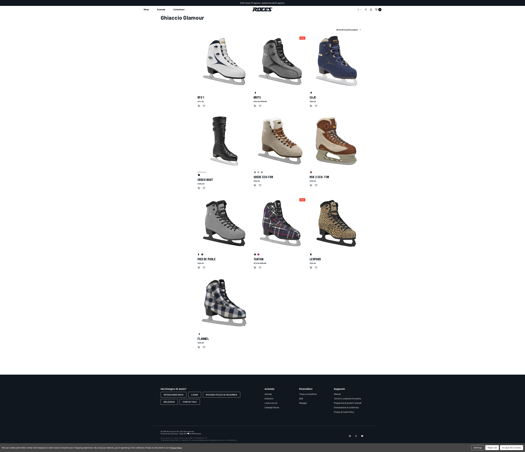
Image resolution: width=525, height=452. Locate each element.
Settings (477, 447)
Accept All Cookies (511, 447)
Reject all (492, 447)
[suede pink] (258, 172)
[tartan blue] (255, 254)
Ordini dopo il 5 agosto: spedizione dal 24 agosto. (262, 3)
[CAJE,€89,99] (336, 61)
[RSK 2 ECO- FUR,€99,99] (336, 141)
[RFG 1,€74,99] (224, 61)
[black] (199, 175)
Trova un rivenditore (308, 394)
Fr (360, 19)
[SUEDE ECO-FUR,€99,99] (280, 141)
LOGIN (194, 394)
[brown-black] (311, 254)
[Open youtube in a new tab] (362, 436)
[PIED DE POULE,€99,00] (224, 223)
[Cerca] (365, 9)
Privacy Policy (176, 447)
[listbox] (349, 30)
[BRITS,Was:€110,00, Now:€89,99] (280, 61)
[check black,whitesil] (255, 92)
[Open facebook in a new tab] (356, 436)
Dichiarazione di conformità (346, 407)
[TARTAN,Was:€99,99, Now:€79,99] (280, 223)
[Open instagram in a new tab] (350, 436)
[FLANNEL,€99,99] (224, 302)
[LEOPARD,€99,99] (336, 223)
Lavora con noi (271, 403)
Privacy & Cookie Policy (344, 412)
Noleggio (169, 401)
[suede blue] (261, 172)
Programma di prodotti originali (347, 403)
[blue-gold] (311, 92)
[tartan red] (258, 254)
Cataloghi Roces (272, 407)
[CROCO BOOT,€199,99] (224, 141)
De (359, 23)
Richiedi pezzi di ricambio (221, 394)
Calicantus (174, 433)
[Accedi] (371, 9)
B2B (301, 398)
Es (359, 28)
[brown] (311, 172)
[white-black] (199, 254)
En (359, 15)
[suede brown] (255, 172)
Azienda (268, 394)
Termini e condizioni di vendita (347, 398)
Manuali (337, 394)
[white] (199, 92)
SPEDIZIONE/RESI (173, 394)
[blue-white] (199, 334)
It (358, 9)
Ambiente (269, 398)
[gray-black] (202, 254)
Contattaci (190, 401)
